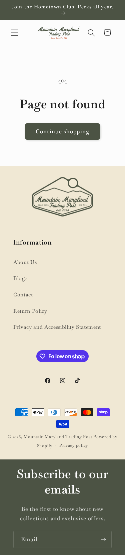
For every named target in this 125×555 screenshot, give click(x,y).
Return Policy (30, 311)
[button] (15, 32)
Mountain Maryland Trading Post (58, 436)
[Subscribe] (103, 539)
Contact (23, 294)
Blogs (20, 278)
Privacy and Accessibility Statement (57, 327)
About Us (25, 262)
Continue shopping (62, 131)
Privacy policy (73, 445)
